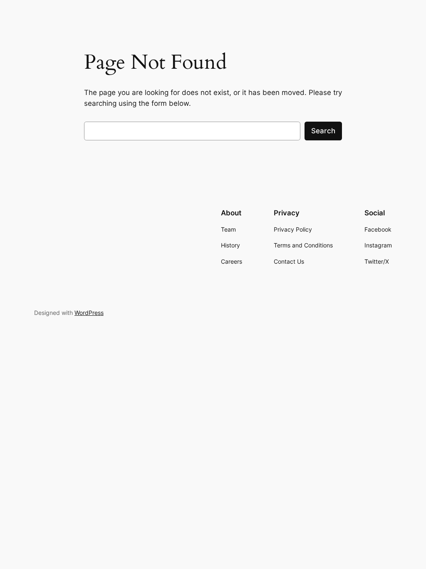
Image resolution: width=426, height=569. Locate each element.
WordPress (89, 312)
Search (323, 131)
